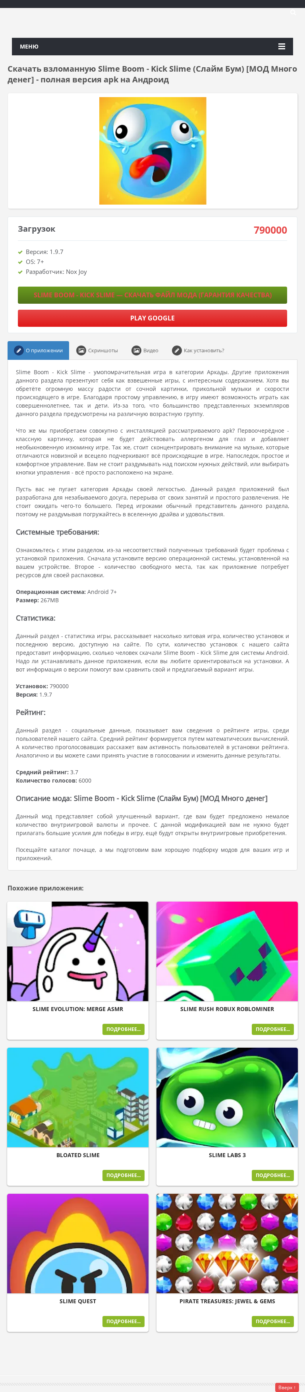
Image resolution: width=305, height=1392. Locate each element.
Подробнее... (123, 1029)
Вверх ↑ (287, 1387)
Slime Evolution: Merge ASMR (78, 1009)
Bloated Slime (78, 1155)
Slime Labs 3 (227, 1155)
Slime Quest (78, 1301)
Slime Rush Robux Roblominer (227, 1009)
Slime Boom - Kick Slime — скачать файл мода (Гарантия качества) (153, 295)
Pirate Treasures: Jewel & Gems (227, 1301)
